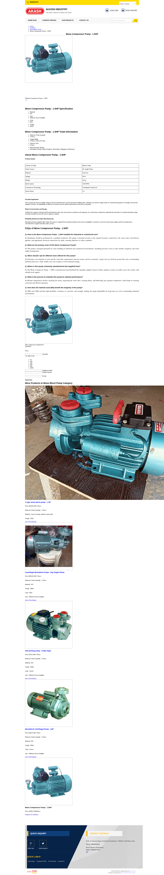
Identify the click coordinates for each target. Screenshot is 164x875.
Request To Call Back (31, 814)
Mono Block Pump (35, 29)
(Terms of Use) (132, 871)
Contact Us (84, 20)
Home (32, 26)
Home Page (32, 20)
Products (33, 28)
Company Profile (49, 20)
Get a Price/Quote (30, 522)
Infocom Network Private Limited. (128, 872)
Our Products (68, 20)
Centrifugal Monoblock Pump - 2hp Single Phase (44, 572)
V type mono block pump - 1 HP (38, 502)
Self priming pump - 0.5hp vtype (38, 651)
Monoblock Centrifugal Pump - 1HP (39, 729)
